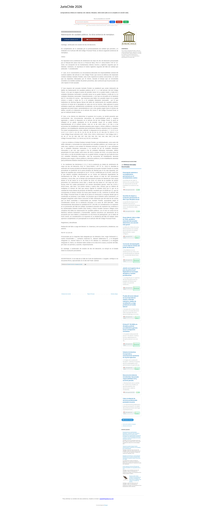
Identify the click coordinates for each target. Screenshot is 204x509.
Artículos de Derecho (127, 425)
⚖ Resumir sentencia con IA (71, 39)
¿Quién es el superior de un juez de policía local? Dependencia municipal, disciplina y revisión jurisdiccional (131, 271)
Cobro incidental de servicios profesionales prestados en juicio (130, 400)
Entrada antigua (114, 294)
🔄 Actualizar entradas (127, 419)
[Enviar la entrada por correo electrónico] (85, 264)
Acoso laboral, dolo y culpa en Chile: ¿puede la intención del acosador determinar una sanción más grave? (131, 221)
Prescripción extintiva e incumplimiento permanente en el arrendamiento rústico (130, 175)
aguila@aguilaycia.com (107, 499)
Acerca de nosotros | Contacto (129, 424)
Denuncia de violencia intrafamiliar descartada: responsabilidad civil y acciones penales (131, 377)
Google (112, 21)
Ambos (125, 21)
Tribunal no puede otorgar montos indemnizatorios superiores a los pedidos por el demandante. (132, 447)
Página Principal (90, 294)
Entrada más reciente (66, 294)
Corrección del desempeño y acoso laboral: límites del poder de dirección (131, 245)
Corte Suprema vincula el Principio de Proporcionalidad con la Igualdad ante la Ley (131, 467)
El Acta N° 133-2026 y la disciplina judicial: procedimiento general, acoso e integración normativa (130, 327)
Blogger (106, 505)
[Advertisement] (89, 280)
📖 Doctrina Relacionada (92, 39)
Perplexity (119, 21)
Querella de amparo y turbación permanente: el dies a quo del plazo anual (131, 197)
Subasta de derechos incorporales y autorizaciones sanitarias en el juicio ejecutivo (131, 354)
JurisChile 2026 (71, 6)
